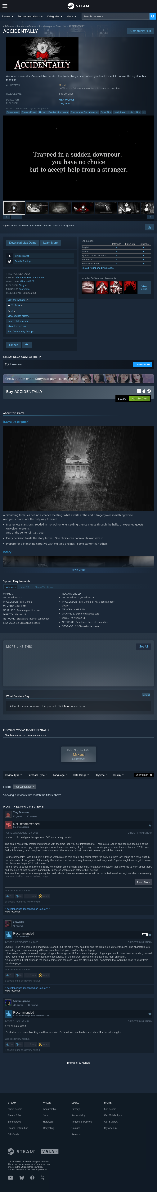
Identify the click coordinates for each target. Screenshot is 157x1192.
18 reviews (33, 1005)
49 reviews (18, 926)
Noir (138, 112)
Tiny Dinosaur (21, 812)
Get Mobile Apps (113, 1115)
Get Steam (110, 1109)
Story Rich (106, 112)
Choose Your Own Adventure (84, 112)
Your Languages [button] (22, 786)
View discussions (17, 326)
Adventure (20, 277)
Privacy (75, 1109)
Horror (42, 112)
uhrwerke (18, 922)
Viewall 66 (144, 287)
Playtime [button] (100, 774)
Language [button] (59, 774)
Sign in (6, 225)
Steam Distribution (18, 1128)
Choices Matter (29, 112)
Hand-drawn (119, 112)
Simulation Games (26, 26)
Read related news (18, 321)
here (67, 706)
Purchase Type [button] (36, 774)
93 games (17, 816)
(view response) (13, 911)
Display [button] (117, 774)
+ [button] (143, 112)
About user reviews (15, 735)
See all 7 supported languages (98, 268)
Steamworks (14, 1121)
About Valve (49, 1109)
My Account (110, 1128)
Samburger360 (21, 1001)
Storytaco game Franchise (52, 26)
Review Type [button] (12, 774)
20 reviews (32, 816)
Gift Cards (13, 1134)
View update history (18, 315)
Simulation (38, 277)
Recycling (48, 1128)
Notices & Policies (81, 1121)
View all (146, 695)
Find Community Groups (21, 331)
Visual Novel (13, 112)
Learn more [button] (143, 364)
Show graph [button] (142, 775)
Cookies (75, 1128)
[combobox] (116, 16)
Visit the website (17, 300)
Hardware (48, 1121)
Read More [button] (143, 882)
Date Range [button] (79, 774)
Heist (130, 112)
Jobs (45, 1115)
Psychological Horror (58, 112)
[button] (8, 16)
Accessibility (78, 1115)
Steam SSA (14, 1115)
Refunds (76, 1134)
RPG (29, 277)
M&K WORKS (66, 99)
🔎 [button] (149, 430)
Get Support (111, 1121)
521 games (18, 1005)
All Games (8, 26)
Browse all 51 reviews (78, 1063)
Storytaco (64, 103)
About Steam (15, 1109)
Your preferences (37, 735)
